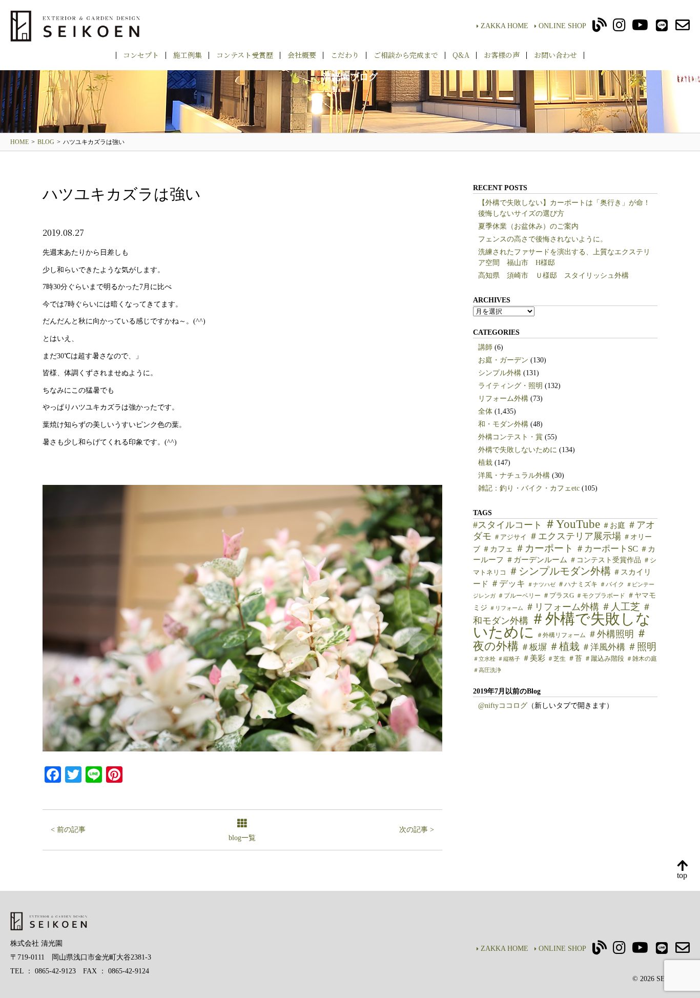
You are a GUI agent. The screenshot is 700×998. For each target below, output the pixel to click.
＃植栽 (564, 646)
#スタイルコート (507, 525)
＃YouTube (572, 524)
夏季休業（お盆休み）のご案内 (528, 226)
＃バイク (612, 584)
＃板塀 (534, 647)
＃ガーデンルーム (536, 560)
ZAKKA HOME (504, 26)
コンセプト (141, 55)
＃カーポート (544, 548)
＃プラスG (558, 595)
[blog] (599, 28)
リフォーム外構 (503, 398)
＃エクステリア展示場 (575, 536)
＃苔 (575, 658)
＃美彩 (533, 658)
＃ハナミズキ (578, 584)
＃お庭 (613, 525)
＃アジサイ (510, 537)
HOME (19, 142)
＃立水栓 (484, 659)
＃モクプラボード (600, 595)
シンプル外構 (499, 373)
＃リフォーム (506, 608)
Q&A (460, 55)
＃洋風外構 (603, 647)
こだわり (345, 55)
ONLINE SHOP (562, 26)
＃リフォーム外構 (562, 607)
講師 (485, 347)
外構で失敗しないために (517, 450)
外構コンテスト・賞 (510, 437)
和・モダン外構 (503, 424)
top (682, 875)
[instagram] (619, 28)
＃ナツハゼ (541, 584)
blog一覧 (242, 838)
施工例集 (187, 55)
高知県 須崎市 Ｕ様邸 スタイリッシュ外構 (553, 275)
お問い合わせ (555, 55)
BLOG (45, 142)
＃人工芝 (620, 606)
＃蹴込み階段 (604, 658)
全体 (485, 411)
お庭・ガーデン (503, 360)
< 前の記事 (68, 829)
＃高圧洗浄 (487, 670)
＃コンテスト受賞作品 (605, 560)
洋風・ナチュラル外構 (514, 475)
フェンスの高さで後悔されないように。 (542, 239)
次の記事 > (416, 829)
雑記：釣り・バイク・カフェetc (529, 488)
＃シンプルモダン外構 (559, 571)
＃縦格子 (509, 659)
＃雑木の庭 (641, 658)
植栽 (485, 462)
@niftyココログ (502, 705)
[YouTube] (640, 28)
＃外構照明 (611, 634)
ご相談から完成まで (406, 55)
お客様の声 (502, 55)
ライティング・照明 (510, 386)
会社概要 (301, 55)
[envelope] (682, 28)
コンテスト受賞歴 (244, 55)
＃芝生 (556, 658)
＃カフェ (497, 549)
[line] (661, 28)
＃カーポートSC (606, 549)
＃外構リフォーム (561, 635)
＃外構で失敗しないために (562, 625)
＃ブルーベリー (519, 595)
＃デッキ (507, 583)
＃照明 (641, 646)
